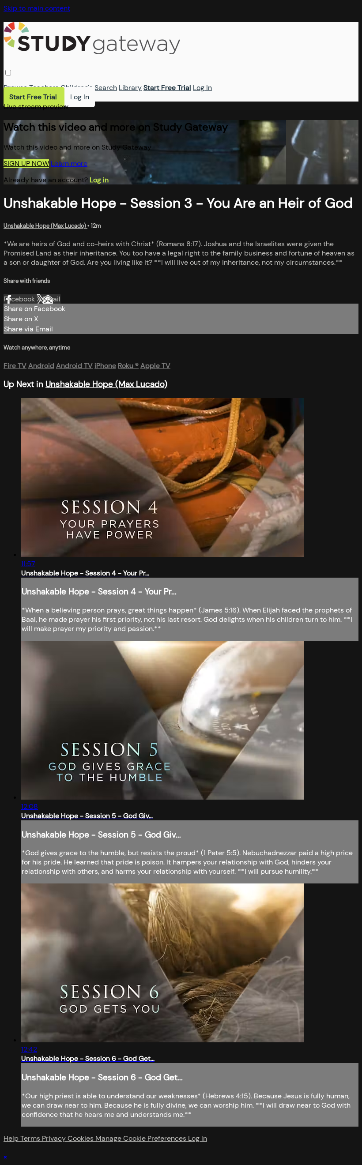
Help (12, 1138)
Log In (202, 87)
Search (105, 87)
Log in (99, 179)
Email (51, 299)
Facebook (20, 299)
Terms (31, 1138)
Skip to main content (37, 8)
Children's (76, 87)
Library (130, 87)
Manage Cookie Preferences (141, 1138)
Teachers (44, 87)
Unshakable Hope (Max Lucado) (45, 225)
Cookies (81, 1138)
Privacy (55, 1138)
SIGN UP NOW (26, 163)
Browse (15, 87)
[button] (8, 72)
